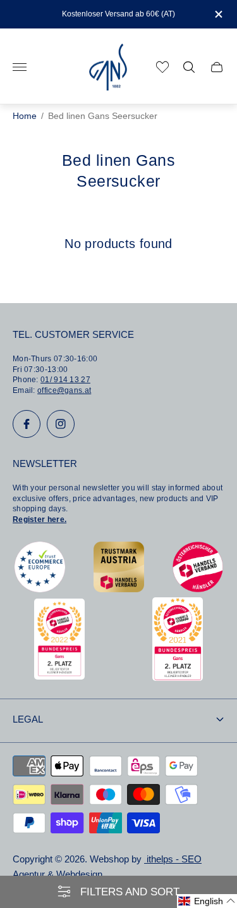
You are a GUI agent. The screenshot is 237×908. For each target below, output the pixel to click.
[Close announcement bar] (218, 14)
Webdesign (79, 874)
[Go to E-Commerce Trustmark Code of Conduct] (40, 589)
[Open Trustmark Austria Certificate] (119, 589)
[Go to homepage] (108, 67)
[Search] (189, 67)
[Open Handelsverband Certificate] (198, 589)
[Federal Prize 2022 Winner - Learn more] (59, 676)
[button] (207, 901)
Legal (28, 719)
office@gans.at (64, 390)
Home (25, 116)
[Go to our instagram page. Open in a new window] (61, 424)
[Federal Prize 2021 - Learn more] (177, 677)
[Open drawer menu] (19, 67)
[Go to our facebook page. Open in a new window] (26, 424)
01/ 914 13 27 (65, 379)
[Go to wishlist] (162, 67)
